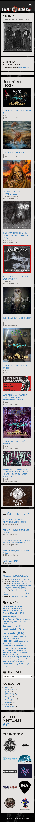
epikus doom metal (20, 636)
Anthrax (13, 606)
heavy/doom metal (8, 645)
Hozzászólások (15, 575)
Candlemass (9, 622)
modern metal (17, 652)
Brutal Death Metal (24, 619)
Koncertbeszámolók (11, 695)
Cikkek (6, 687)
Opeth (17, 654)
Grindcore (23, 641)
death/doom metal (12, 626)
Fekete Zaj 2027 (10, 561)
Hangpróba (7, 703)
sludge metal (9, 661)
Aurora (7, 323)
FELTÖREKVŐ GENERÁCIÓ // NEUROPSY (15, 442)
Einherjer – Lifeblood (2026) (16, 152)
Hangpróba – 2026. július (20, 597)
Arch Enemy (20, 606)
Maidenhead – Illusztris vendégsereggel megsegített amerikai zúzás (17, 584)
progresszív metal (23, 657)
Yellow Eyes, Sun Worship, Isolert (16, 551)
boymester (8, 155)
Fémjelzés (10, 641)
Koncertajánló (9, 706)
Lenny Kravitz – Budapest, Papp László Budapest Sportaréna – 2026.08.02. (15, 397)
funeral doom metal (11, 638)
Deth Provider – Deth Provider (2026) (13, 192)
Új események (18, 514)
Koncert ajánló (9, 693)
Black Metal (14, 613)
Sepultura (16, 659)
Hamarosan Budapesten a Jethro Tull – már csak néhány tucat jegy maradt (16, 593)
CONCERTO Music (8, 624)
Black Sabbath (10, 617)
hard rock (17, 643)
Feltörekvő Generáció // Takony (15, 366)
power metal (9, 657)
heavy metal (10, 648)
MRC (7, 371)
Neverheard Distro (9, 654)
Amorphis (6, 606)
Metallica (7, 652)
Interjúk (7, 691)
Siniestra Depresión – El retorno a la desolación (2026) (15, 235)
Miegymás (8, 697)
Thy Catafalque (24, 664)
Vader (5, 666)
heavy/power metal (20, 645)
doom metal (13, 633)
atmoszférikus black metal (13, 608)
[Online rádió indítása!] (17, 496)
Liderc (7, 116)
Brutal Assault (10, 619)
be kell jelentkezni (23, 68)
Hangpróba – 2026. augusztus (20, 579)
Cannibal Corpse (21, 621)
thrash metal (10, 663)
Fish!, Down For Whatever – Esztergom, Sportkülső (16, 541)
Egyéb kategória (9, 699)
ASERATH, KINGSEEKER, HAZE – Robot (16, 531)
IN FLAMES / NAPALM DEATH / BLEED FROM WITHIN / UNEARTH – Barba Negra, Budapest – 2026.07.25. (17, 472)
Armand (8, 19)
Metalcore (21, 650)
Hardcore (7, 643)
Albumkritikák (9, 689)
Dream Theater (8, 636)
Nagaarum (7, 587)
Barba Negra (8, 610)
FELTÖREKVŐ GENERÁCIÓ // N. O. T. (17, 111)
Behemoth (18, 610)
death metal (13, 629)
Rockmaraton (7, 659)
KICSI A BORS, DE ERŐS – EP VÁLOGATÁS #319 (15, 277)
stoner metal (20, 661)
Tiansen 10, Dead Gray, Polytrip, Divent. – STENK (15, 520)
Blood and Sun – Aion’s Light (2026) (17, 319)
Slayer (24, 659)
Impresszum (26, 818)
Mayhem (6, 650)
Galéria (6, 701)
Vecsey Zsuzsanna (11, 196)
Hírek (5, 705)
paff (6, 402)
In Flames (22, 648)
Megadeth (13, 650)
